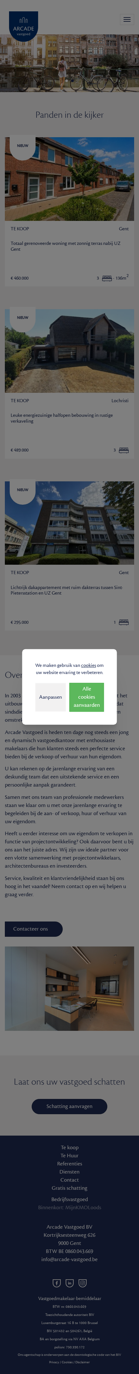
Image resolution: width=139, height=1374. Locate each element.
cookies (88, 665)
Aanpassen (50, 697)
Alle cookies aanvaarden (87, 697)
